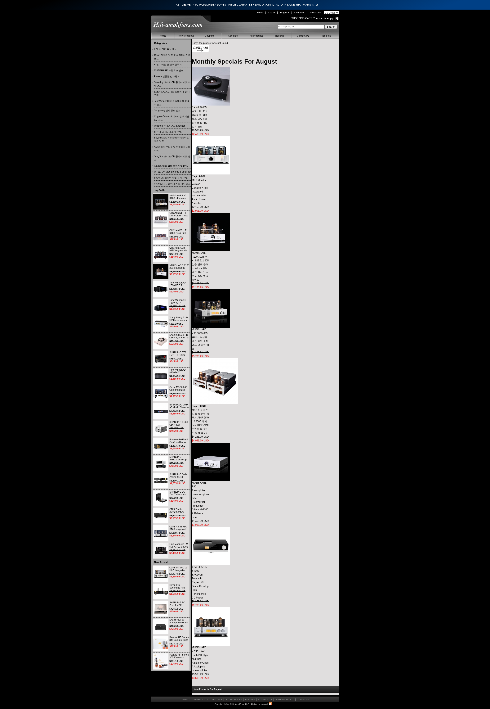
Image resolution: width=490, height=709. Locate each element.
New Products (186, 35)
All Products (256, 35)
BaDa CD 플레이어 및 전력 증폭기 (171, 177)
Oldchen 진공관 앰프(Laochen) (170, 125)
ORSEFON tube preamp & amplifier (172, 171)
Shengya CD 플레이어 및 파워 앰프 (172, 183)
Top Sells (326, 35)
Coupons (210, 35)
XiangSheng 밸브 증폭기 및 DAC (171, 166)
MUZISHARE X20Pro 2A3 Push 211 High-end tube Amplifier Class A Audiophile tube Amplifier (200, 659)
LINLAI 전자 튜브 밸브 (165, 49)
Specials (233, 35)
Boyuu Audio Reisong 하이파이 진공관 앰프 (171, 139)
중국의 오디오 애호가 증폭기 (168, 131)
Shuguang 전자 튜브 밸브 (167, 110)
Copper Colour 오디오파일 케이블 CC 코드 (171, 118)
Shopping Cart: (302, 18)
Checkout (299, 12)
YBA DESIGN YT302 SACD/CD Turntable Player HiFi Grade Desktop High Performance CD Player (200, 582)
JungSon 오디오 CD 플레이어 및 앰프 (172, 158)
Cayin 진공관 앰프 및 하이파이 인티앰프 (172, 57)
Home (260, 12)
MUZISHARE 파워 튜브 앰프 (168, 70)
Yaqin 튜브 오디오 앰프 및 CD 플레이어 (172, 149)
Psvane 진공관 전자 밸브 (167, 76)
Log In (271, 12)
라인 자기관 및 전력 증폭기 (168, 64)
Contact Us (303, 35)
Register (284, 12)
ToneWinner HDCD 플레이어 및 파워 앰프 (172, 103)
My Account (316, 12)
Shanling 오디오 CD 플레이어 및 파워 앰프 (172, 84)
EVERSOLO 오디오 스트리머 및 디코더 (172, 93)
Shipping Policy (284, 699)
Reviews (279, 35)
